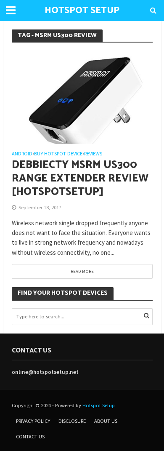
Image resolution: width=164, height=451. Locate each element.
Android (22, 154)
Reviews (93, 154)
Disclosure (72, 421)
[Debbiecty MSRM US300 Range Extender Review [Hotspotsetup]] (82, 96)
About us (105, 421)
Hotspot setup (82, 10)
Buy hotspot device (58, 154)
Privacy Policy (33, 421)
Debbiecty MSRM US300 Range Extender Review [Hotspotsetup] (80, 178)
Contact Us (30, 436)
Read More (82, 271)
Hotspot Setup (98, 405)
